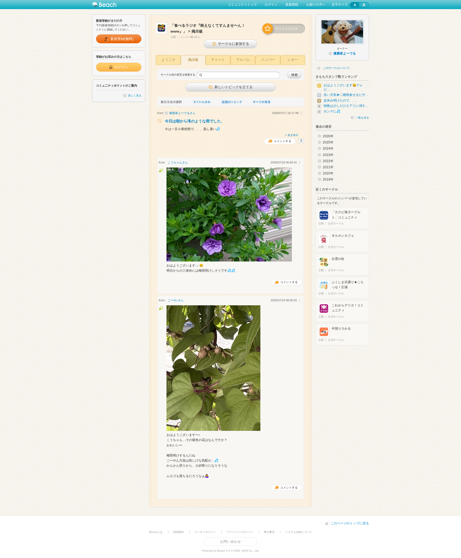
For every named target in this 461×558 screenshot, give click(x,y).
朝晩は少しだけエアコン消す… (346, 106)
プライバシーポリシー (239, 531)
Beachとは (155, 531)
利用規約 (178, 531)
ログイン (271, 4)
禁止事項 (269, 531)
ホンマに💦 (332, 111)
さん (182, 113)
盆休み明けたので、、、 (341, 100)
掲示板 (193, 60)
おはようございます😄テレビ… (343, 87)
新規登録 (291, 4)
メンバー (268, 60)
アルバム (243, 60)
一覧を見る (362, 117)
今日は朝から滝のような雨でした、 (195, 121)
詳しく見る (134, 95)
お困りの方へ (315, 4)
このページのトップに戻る (350, 523)
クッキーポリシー (205, 531)
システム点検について (298, 531)
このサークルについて (336, 68)
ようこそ (168, 60)
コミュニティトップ (242, 4)
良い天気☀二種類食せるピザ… (346, 95)
